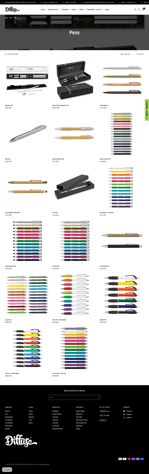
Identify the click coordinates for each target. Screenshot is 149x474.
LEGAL (31, 407)
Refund (31, 414)
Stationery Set (9, 105)
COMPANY (8, 407)
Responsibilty (9, 417)
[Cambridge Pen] (122, 80)
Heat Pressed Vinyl (81, 423)
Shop (11, 17)
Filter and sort (13, 54)
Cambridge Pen (104, 105)
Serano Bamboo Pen (58, 159)
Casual (43, 9)
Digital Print (79, 414)
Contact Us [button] (103, 420)
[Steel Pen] (27, 134)
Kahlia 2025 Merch (57, 429)
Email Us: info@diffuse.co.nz (47, 2)
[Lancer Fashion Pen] (122, 134)
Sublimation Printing (81, 420)
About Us (99, 9)
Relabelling (79, 426)
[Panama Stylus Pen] (27, 241)
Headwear (55, 420)
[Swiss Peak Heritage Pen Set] (74, 80)
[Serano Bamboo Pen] (74, 134)
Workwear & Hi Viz (53, 9)
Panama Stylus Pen (10, 266)
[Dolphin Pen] (122, 294)
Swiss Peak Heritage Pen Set (60, 105)
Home (6, 17)
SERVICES (79, 407)
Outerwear (55, 423)
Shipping (31, 417)
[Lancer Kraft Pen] (122, 241)
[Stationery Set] (27, 80)
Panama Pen (56, 266)
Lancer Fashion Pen (105, 159)
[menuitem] (43, 9)
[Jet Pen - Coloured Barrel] (27, 348)
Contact (107, 9)
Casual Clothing (56, 414)
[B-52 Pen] (74, 187)
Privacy (31, 411)
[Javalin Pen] (27, 294)
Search (31, 423)
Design (78, 429)
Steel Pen (8, 159)
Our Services (8, 420)
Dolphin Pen (103, 320)
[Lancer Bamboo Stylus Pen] (27, 187)
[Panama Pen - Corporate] (122, 187)
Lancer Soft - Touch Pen (59, 373)
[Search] (139, 9)
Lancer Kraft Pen (104, 266)
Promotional (64, 9)
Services (73, 9)
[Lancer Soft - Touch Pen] (74, 348)
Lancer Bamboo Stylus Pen (12, 212)
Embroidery (79, 417)
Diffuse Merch (9, 426)
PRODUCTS (56, 407)
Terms (30, 420)
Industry (81, 9)
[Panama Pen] (74, 241)
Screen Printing (80, 411)
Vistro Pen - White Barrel (59, 320)
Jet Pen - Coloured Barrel (12, 373)
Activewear (55, 411)
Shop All (7, 429)
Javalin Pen (8, 320)
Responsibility (91, 9)
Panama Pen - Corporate (107, 212)
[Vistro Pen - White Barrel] (74, 294)
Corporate (55, 417)
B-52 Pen (55, 212)
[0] (142, 9)
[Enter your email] (98, 397)
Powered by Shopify (44, 464)
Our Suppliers (9, 423)
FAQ (6, 414)
